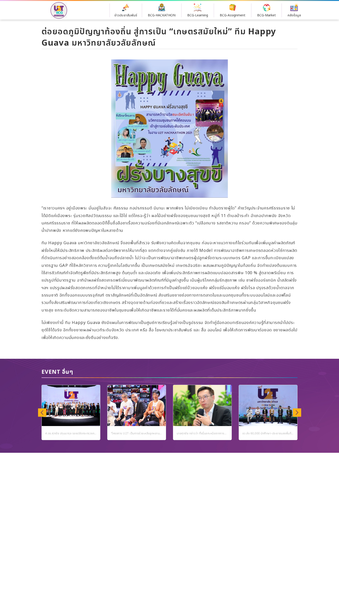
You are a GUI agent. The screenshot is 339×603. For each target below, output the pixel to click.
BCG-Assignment (232, 15)
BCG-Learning (197, 15)
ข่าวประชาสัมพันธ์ (125, 15)
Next (297, 413)
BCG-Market (266, 15)
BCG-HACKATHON (161, 15)
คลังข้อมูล (294, 15)
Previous (42, 413)
